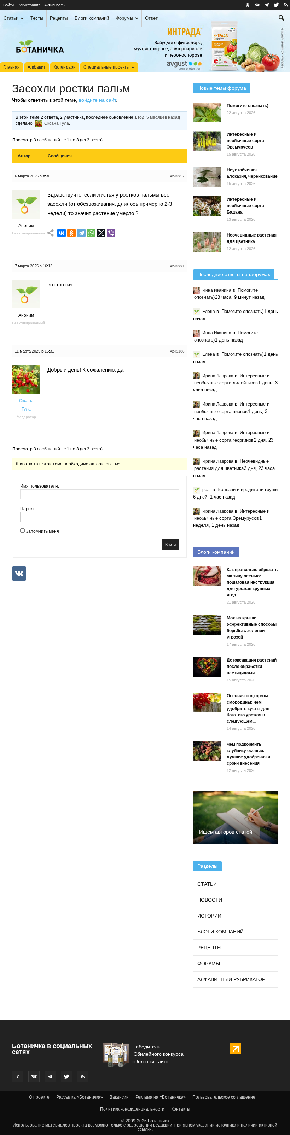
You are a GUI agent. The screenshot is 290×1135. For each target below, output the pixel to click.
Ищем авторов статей (225, 832)
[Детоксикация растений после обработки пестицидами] (207, 667)
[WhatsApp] (91, 233)
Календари (64, 67)
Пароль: (28, 508)
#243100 (177, 351)
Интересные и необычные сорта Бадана (245, 206)
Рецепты (59, 18)
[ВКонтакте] (61, 233)
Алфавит (37, 67)
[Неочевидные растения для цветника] (207, 242)
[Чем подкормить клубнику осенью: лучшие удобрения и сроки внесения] (207, 751)
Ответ (151, 18)
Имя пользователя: (39, 486)
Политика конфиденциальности (132, 1109)
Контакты (180, 1109)
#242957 (177, 176)
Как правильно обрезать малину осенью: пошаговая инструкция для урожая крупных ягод (252, 582)
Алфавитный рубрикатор (231, 979)
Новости (209, 900)
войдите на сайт (97, 100)
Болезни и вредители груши (248, 489)
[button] (281, 19)
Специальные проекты (106, 67)
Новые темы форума (221, 88)
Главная (11, 67)
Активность (54, 5)
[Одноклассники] (71, 233)
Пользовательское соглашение (223, 1097)
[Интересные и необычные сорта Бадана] (207, 206)
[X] (101, 233)
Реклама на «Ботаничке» (160, 1097)
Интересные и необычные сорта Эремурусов (245, 141)
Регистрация (29, 5)
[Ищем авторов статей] (235, 817)
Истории (209, 916)
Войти (8, 5)
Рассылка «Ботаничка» (79, 1097)
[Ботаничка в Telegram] (266, 5)
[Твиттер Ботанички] (276, 5)
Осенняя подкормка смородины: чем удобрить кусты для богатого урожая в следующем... (248, 708)
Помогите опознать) (247, 105)
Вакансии (119, 1097)
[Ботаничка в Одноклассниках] (247, 5)
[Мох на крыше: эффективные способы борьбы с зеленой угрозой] (207, 625)
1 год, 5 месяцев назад (157, 117)
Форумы (124, 18)
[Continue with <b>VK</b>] (19, 573)
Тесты (36, 18)
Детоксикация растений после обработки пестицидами (252, 666)
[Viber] (111, 233)
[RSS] (286, 5)
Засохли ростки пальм (71, 88)
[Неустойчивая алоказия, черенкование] (207, 177)
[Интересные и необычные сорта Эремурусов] (207, 141)
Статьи (11, 18)
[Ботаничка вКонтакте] (257, 5)
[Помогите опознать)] (207, 112)
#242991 (177, 266)
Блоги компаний (92, 18)
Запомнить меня (42, 531)
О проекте (39, 1097)
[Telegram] (81, 233)
